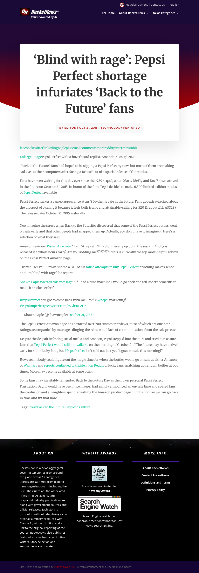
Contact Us (158, 4)
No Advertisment (137, 4)
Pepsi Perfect (33, 192)
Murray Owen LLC (64, 567)
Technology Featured (120, 127)
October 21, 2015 (80, 315)
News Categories (164, 13)
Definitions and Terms (155, 482)
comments (89, 148)
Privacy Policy (155, 490)
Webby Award (100, 491)
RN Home (108, 13)
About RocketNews (132, 13)
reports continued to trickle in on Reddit (74, 365)
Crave (33, 407)
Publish (174, 4)
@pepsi (102, 300)
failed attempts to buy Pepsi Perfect (112, 267)
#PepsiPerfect (30, 300)
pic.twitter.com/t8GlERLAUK (65, 306)
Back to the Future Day (54, 407)
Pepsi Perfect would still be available (61, 345)
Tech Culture (80, 407)
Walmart (30, 365)
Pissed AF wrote (59, 246)
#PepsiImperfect (32, 306)
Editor (70, 127)
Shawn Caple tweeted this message (46, 282)
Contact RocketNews (155, 475)
